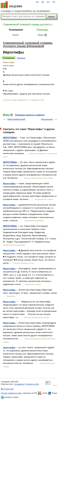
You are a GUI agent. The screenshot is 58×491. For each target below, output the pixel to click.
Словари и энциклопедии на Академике (25, 11)
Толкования (16, 29)
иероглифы (9, 347)
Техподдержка (19, 384)
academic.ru (11, 4)
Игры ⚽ (42, 35)
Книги (15, 35)
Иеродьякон (47, 119)
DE (42, 2)
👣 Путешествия (7, 389)
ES (48, 2)
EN (37, 2)
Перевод (21, 58)
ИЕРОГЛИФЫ (10, 137)
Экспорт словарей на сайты (11, 393)
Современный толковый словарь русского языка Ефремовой (29, 24)
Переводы (42, 29)
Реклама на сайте (32, 384)
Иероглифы (9, 183)
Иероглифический (16, 119)
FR (53, 2)
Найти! (51, 16)
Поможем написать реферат (30, 115)
